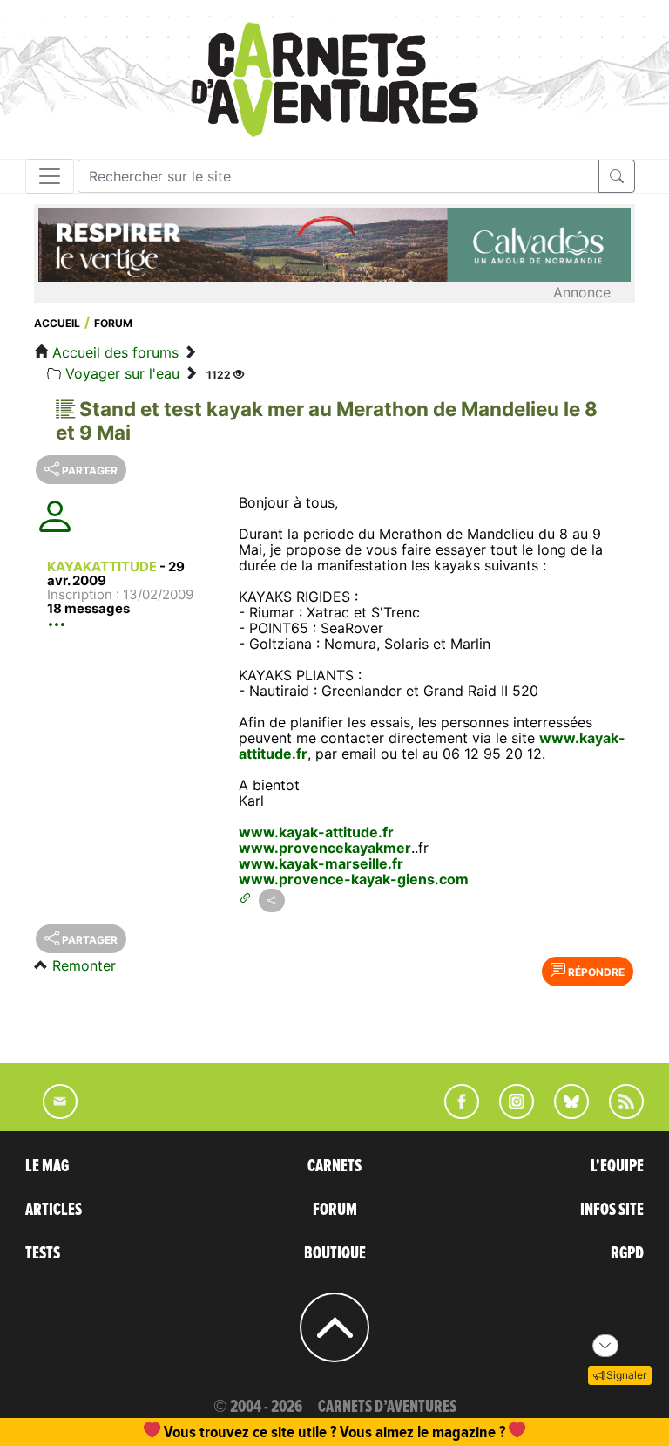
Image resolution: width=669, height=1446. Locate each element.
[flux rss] (617, 1113)
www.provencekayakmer (325, 847)
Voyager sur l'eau (122, 373)
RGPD (627, 1253)
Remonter (84, 965)
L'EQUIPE (617, 1166)
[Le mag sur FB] (454, 1113)
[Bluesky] (563, 1113)
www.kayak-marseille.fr (321, 863)
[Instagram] (509, 1113)
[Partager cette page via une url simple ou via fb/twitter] (272, 900)
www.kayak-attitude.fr (316, 832)
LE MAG (47, 1166)
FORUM (335, 1209)
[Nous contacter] (51, 1113)
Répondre (595, 972)
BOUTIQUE (335, 1253)
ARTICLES (53, 1209)
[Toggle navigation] (49, 176)
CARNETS (334, 1166)
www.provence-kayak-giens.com (354, 879)
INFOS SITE (612, 1209)
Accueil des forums (115, 352)
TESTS (42, 1253)
